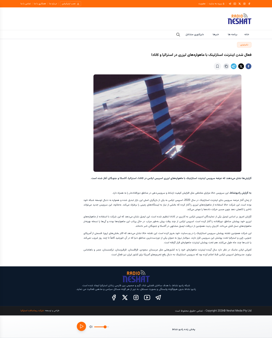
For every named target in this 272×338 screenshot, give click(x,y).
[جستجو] (178, 34)
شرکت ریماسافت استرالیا (32, 310)
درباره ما (53, 3)
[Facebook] (249, 3)
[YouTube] (235, 3)
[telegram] (234, 66)
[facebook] (248, 66)
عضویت (202, 3)
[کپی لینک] (226, 66)
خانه (246, 35)
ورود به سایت (215, 3)
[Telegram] (230, 3)
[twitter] (241, 66)
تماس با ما (26, 3)
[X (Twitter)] (125, 297)
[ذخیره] (217, 66)
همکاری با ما (40, 3)
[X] (239, 3)
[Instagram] (244, 3)
